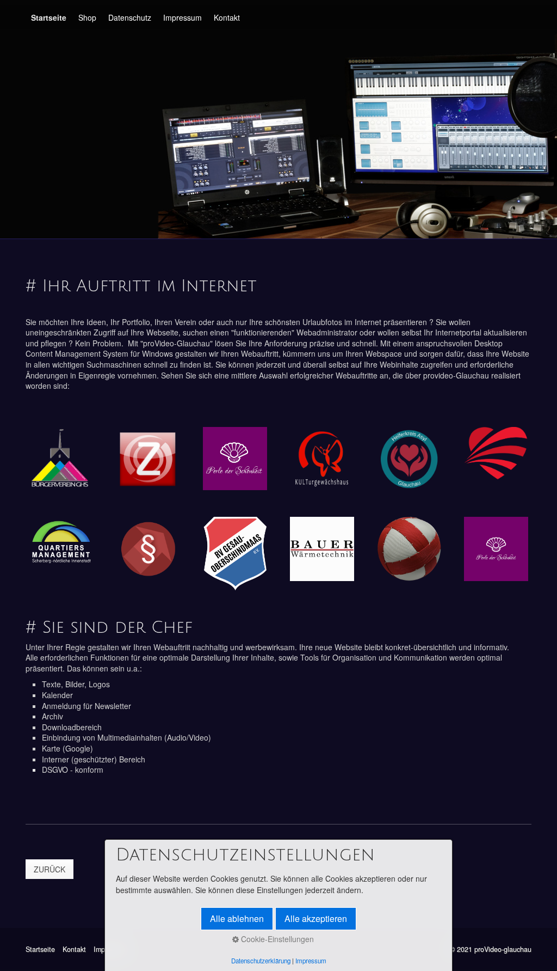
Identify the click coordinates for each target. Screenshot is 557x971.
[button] (49, 869)
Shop (87, 17)
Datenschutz (129, 17)
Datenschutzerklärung (260, 960)
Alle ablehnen (237, 918)
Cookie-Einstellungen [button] (276, 938)
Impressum (182, 17)
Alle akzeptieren (315, 918)
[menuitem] (49, 17)
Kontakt (227, 17)
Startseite (48, 17)
